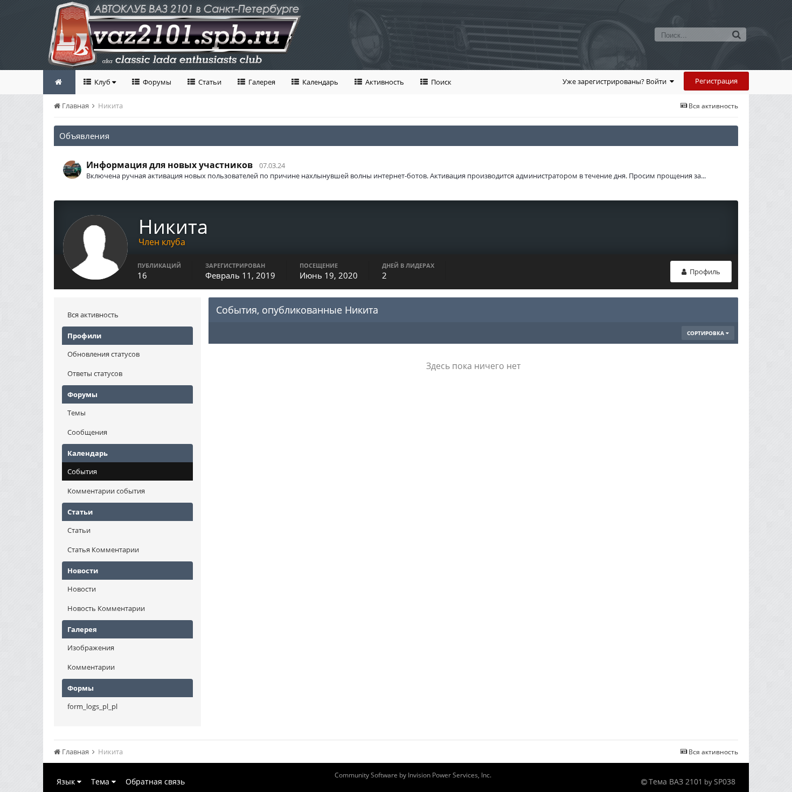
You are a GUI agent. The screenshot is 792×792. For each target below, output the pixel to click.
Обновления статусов (103, 354)
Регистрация (716, 81)
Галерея (261, 82)
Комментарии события (106, 491)
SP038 (724, 781)
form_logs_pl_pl (92, 706)
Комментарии (91, 667)
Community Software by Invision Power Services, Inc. (413, 775)
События (82, 471)
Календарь (319, 82)
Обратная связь (155, 781)
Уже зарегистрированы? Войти (616, 81)
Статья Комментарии (103, 549)
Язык (67, 781)
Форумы (156, 82)
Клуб (102, 82)
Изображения (90, 647)
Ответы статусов (94, 373)
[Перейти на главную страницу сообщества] (59, 82)
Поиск (440, 82)
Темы (76, 413)
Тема (101, 781)
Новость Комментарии (106, 608)
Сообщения (87, 432)
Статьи (209, 82)
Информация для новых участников (169, 165)
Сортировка (706, 333)
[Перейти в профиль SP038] (72, 170)
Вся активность (93, 314)
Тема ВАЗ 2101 (676, 781)
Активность (384, 82)
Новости (81, 589)
